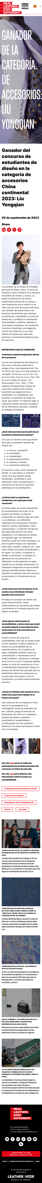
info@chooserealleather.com (27, 1132)
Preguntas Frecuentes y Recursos (21, 1161)
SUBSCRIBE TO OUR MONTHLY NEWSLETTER (21, 1154)
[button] (37, 6)
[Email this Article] (4, 230)
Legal (38, 1161)
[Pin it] (20, 230)
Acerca (4, 1161)
